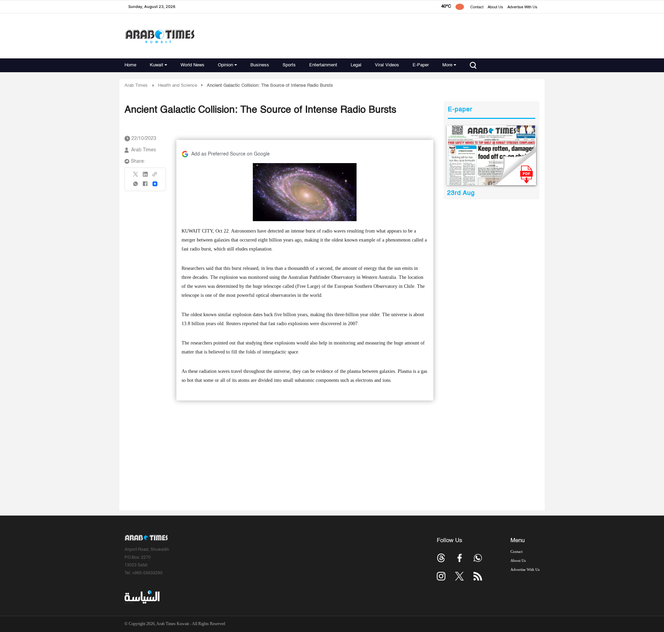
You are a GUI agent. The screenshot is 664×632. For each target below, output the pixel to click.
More (447, 65)
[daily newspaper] (491, 155)
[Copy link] (155, 176)
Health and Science (177, 85)
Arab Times (136, 85)
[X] (136, 176)
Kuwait (156, 65)
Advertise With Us (522, 7)
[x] (459, 576)
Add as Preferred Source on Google (230, 154)
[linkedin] (145, 176)
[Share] (155, 183)
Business (259, 65)
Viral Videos (387, 65)
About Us (495, 7)
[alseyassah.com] (141, 597)
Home (130, 65)
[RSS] (477, 576)
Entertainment (323, 65)
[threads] (441, 558)
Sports (289, 65)
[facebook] (145, 186)
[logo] (159, 36)
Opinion (225, 65)
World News (192, 65)
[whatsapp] (136, 186)
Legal (356, 65)
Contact (476, 7)
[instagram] (441, 576)
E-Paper (421, 65)
